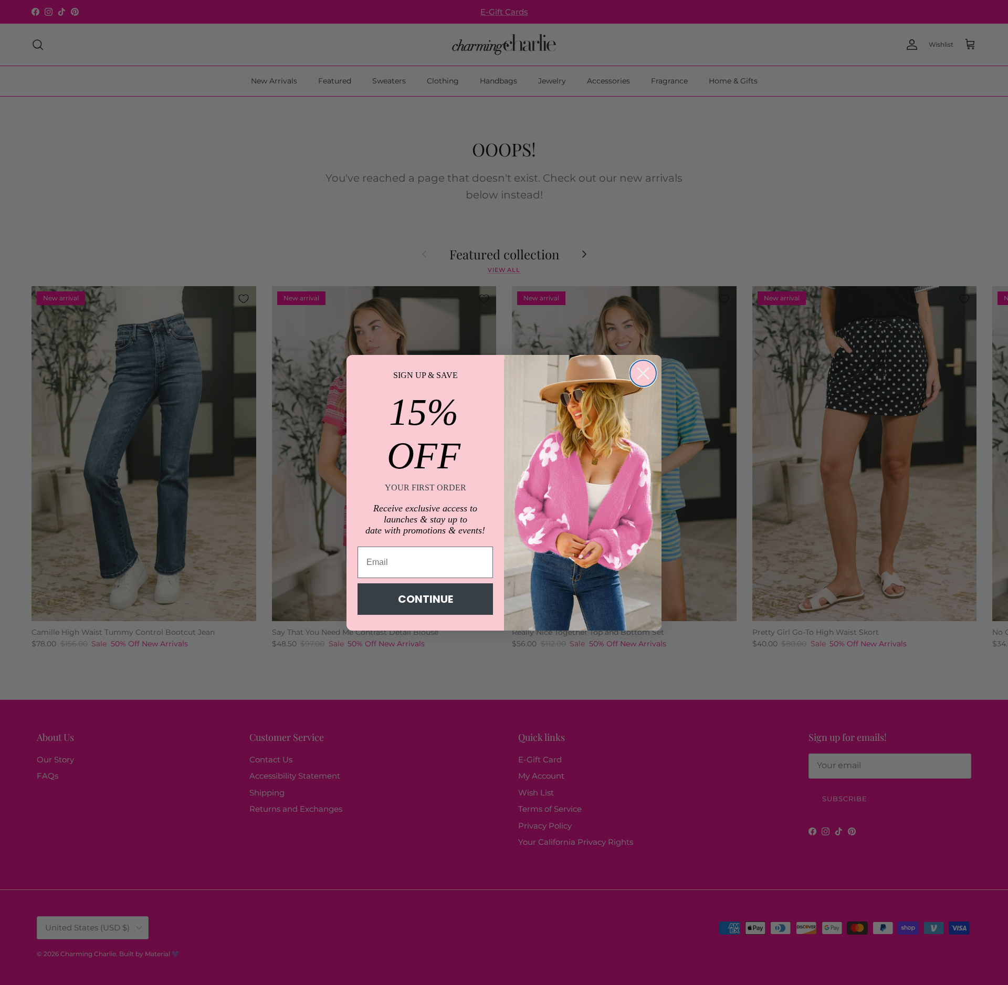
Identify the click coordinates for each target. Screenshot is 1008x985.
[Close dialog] (643, 373)
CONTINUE (425, 599)
